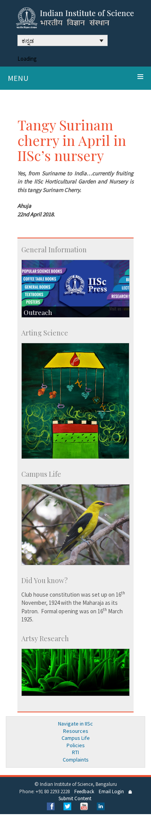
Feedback (84, 791)
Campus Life (76, 737)
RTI (75, 752)
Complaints (76, 759)
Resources (75, 730)
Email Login (111, 791)
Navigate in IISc (75, 723)
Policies (76, 745)
